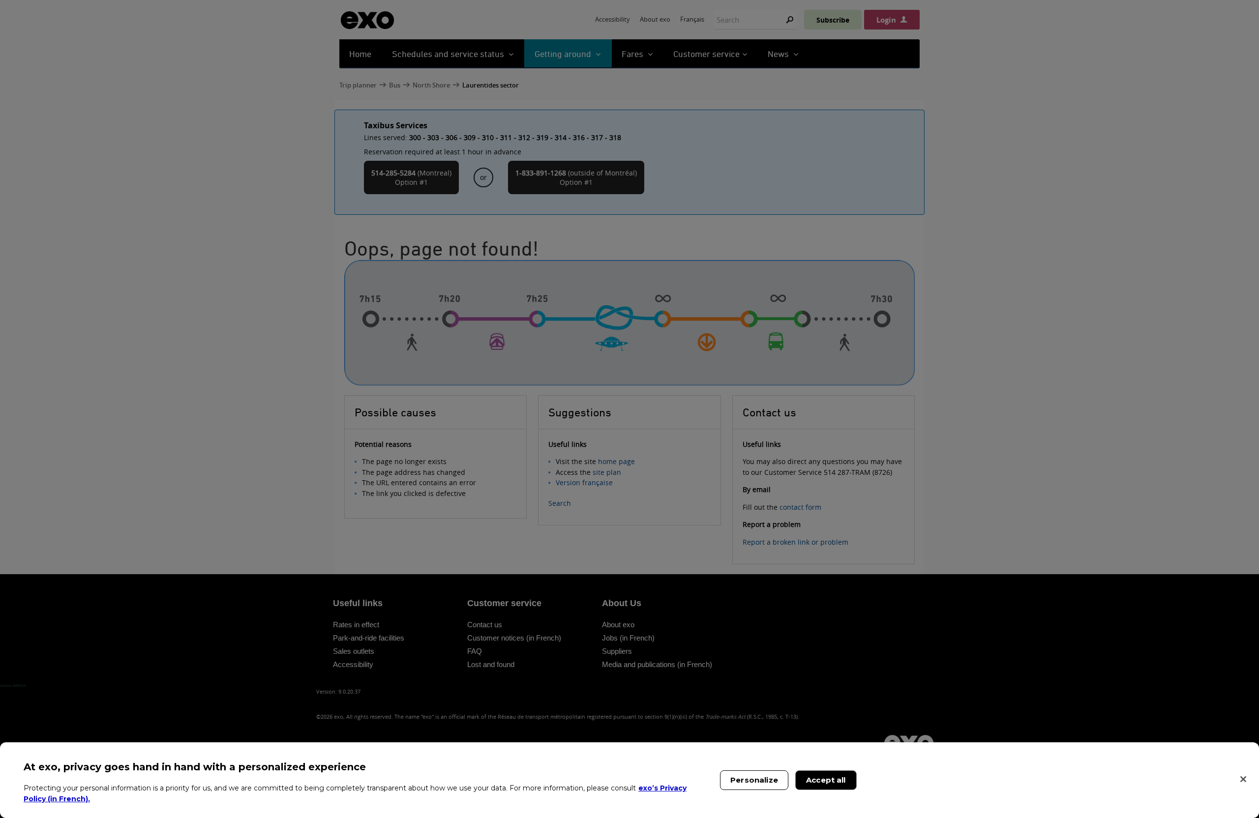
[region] (629, 780)
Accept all (826, 780)
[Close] (1243, 779)
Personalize (754, 780)
